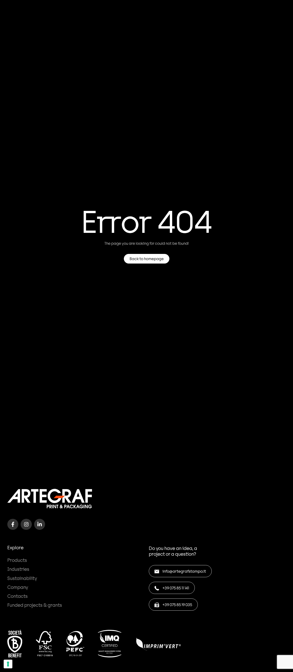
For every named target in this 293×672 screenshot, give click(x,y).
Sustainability (22, 578)
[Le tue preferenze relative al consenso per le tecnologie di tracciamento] (8, 664)
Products (17, 560)
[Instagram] (26, 524)
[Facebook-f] (12, 524)
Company (17, 587)
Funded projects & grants (34, 605)
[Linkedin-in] (39, 524)
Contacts (17, 596)
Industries (18, 569)
